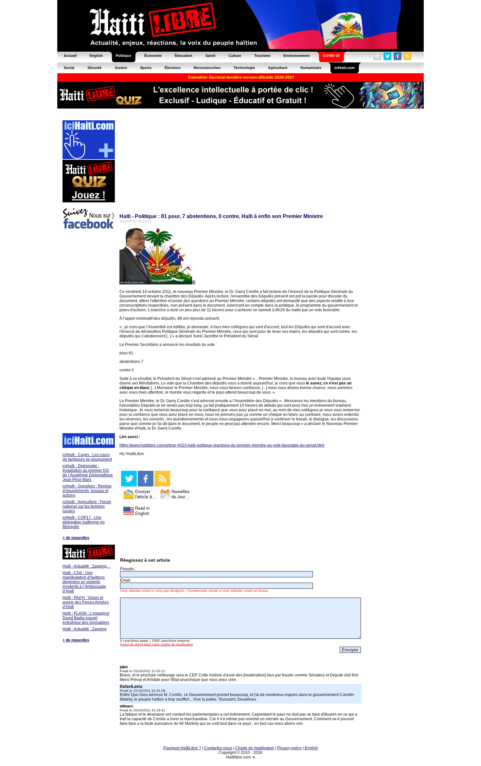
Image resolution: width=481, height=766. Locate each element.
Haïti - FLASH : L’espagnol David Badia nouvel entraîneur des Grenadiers (85, 618)
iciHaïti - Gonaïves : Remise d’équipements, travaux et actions (87, 491)
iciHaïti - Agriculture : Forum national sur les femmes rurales (86, 506)
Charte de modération (254, 748)
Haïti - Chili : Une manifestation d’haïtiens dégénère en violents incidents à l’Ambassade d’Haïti (84, 581)
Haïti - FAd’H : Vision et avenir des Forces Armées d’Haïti (85, 602)
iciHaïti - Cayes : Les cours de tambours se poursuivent (87, 457)
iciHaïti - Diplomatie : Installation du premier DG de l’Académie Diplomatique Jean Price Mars (87, 473)
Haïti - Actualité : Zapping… (86, 566)
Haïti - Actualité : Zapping (84, 629)
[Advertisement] (88, 332)
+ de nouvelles (75, 538)
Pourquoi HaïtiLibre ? (182, 748)
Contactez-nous (218, 748)
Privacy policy (289, 748)
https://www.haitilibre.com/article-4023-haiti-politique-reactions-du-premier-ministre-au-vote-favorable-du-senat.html (221, 445)
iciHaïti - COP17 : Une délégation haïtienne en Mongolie (83, 522)
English (311, 748)
